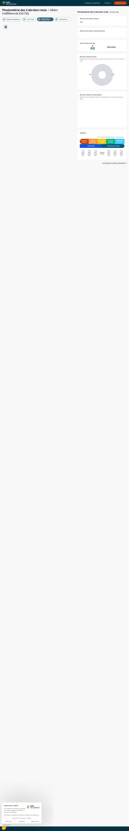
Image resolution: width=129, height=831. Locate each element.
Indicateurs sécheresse (93, 3)
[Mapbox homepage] (7, 825)
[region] (38, 425)
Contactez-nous (120, 3)
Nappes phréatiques (11, 19)
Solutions (108, 3)
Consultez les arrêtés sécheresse (114, 163)
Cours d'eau (29, 19)
